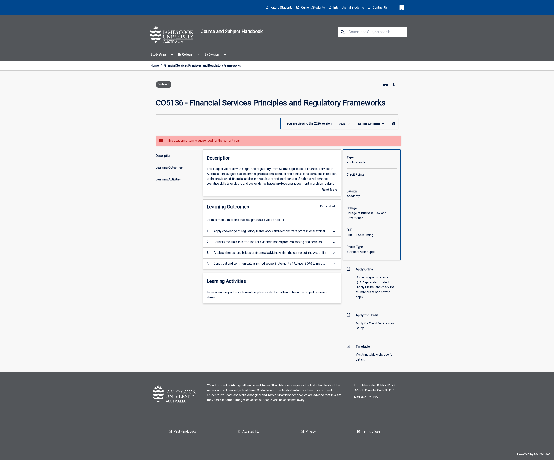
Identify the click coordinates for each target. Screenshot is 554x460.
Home (155, 65)
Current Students (313, 7)
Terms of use (371, 431)
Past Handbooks (185, 431)
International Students (348, 7)
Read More (329, 190)
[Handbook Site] (172, 34)
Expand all (328, 206)
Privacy (311, 431)
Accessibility (250, 431)
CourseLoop (542, 454)
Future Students (282, 7)
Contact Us (380, 7)
